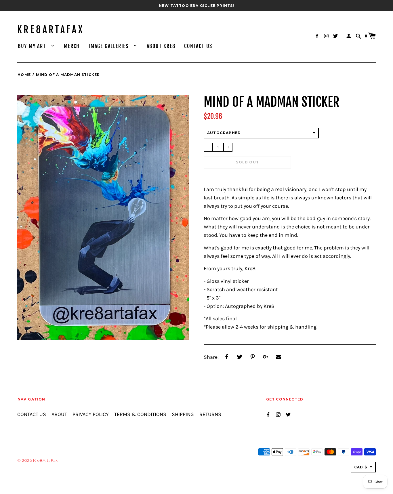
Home (24, 75)
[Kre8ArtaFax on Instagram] (326, 35)
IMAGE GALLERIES (109, 46)
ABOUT (59, 414)
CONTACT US (198, 46)
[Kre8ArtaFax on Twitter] (335, 35)
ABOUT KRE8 (161, 46)
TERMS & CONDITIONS (140, 414)
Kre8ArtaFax (50, 29)
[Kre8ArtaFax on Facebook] (317, 35)
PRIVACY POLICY (91, 414)
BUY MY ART (33, 46)
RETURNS (210, 414)
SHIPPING (183, 414)
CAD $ (360, 467)
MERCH (72, 46)
